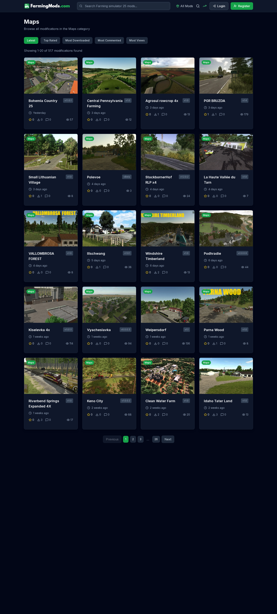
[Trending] (205, 6)
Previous (112, 439)
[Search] (198, 6)
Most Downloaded (77, 40)
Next (168, 439)
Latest (31, 40)
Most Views (137, 40)
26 (156, 439)
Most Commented (109, 40)
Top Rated (50, 40)
